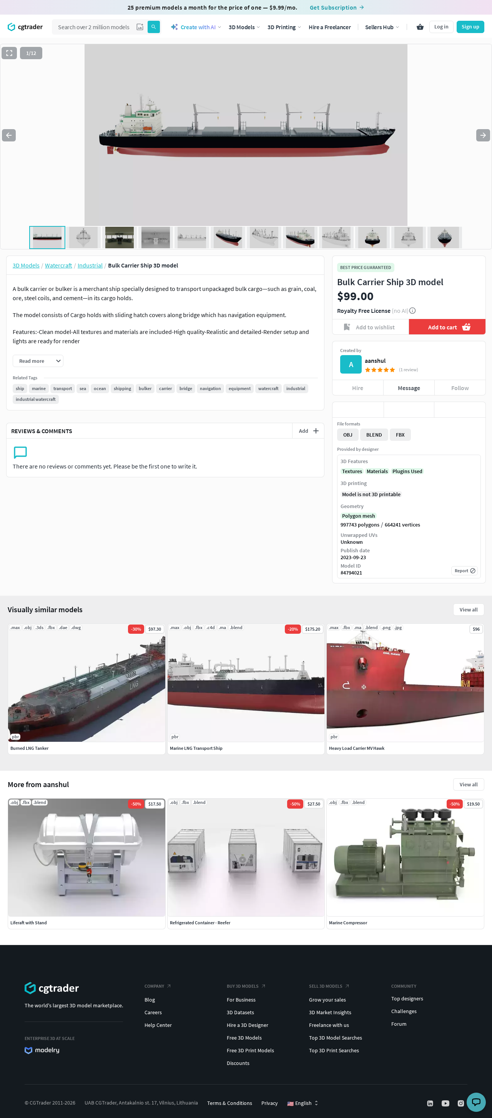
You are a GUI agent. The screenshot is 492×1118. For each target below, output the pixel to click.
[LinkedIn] (431, 1103)
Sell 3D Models (325, 986)
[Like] (358, 409)
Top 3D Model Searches (335, 1037)
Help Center (158, 1025)
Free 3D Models (244, 1037)
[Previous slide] (9, 135)
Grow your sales (327, 999)
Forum (399, 1023)
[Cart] (420, 27)
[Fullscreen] (9, 53)
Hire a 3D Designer (247, 1025)
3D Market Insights (330, 1012)
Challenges (404, 1011)
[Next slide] (483, 135)
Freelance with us (329, 1025)
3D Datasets (240, 1012)
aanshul (375, 360)
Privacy (269, 1103)
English (299, 1103)
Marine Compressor (348, 922)
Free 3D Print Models (250, 1050)
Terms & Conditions (229, 1103)
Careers (153, 1012)
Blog (150, 999)
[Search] (154, 27)
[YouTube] (446, 1103)
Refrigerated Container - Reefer (200, 922)
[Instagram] (461, 1103)
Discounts (238, 1063)
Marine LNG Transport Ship (196, 748)
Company (154, 986)
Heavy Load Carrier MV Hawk (356, 748)
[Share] (459, 409)
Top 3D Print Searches (334, 1050)
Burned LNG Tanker (29, 748)
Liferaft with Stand (28, 922)
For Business (241, 999)
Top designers (407, 998)
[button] (140, 27)
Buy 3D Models (243, 986)
